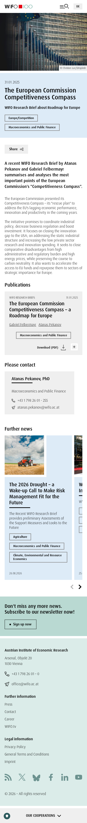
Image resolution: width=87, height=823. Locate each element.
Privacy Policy (15, 746)
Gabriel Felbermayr (22, 324)
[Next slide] (80, 587)
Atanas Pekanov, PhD (31, 379)
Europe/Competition (21, 118)
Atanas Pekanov (50, 324)
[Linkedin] (64, 777)
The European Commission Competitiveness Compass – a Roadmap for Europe (40, 309)
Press (8, 704)
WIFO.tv (10, 726)
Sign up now (22, 624)
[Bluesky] (36, 777)
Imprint (10, 761)
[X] (22, 777)
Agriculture (20, 537)
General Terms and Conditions (27, 754)
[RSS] (8, 777)
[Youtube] (78, 777)
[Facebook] (50, 777)
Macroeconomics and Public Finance (32, 127)
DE (78, 6)
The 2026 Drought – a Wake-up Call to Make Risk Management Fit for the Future (37, 493)
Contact (10, 711)
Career (9, 719)
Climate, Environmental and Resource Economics (37, 557)
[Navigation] (64, 6)
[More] (74, 346)
